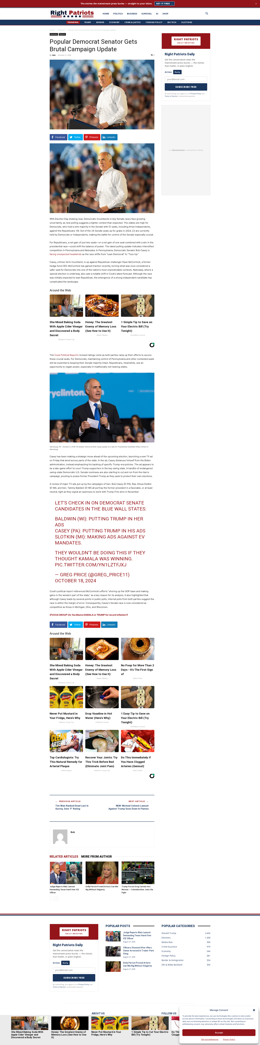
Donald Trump (169, 933)
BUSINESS (132, 13)
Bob (54, 55)
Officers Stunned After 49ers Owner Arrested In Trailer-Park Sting (138, 950)
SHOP (165, 13)
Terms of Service (171, 96)
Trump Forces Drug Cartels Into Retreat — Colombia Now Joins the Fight (137, 889)
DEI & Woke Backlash (172, 964)
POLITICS (118, 13)
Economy (114, 22)
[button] (253, 1010)
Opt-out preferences (209, 1039)
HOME (106, 13)
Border (100, 22)
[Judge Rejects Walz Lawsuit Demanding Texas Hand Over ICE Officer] (66, 873)
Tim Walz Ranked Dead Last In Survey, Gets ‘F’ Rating (71, 807)
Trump (87, 22)
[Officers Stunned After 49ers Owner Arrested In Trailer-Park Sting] (113, 951)
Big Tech (171, 22)
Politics (62, 34)
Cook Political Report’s (66, 355)
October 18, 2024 (75, 581)
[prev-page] (51, 898)
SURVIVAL (146, 13)
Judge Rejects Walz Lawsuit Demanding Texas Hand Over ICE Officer (64, 889)
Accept (219, 1032)
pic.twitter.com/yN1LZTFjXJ (90, 565)
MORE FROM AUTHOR (96, 856)
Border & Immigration (173, 960)
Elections (186, 22)
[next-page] (56, 898)
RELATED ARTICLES (64, 856)
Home (52, 30)
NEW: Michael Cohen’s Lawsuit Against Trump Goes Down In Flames (128, 807)
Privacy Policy (229, 1039)
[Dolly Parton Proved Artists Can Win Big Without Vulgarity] (102, 873)
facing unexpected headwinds (66, 254)
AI (157, 13)
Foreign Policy (154, 22)
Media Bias (167, 942)
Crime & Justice (133, 22)
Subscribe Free (186, 86)
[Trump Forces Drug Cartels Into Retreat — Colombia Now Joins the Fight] (138, 873)
